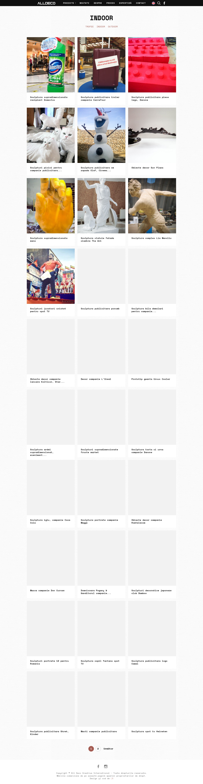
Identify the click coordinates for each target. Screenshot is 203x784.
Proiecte (68, 3)
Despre (98, 3)
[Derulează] (197, 778)
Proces (110, 3)
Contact (141, 3)
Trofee (89, 26)
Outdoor (113, 26)
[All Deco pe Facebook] (98, 766)
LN (112, 778)
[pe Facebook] (164, 3)
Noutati (84, 3)
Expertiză (125, 3)
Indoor (101, 26)
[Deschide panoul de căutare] (159, 3)
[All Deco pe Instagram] (105, 766)
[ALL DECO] (46, 3)
